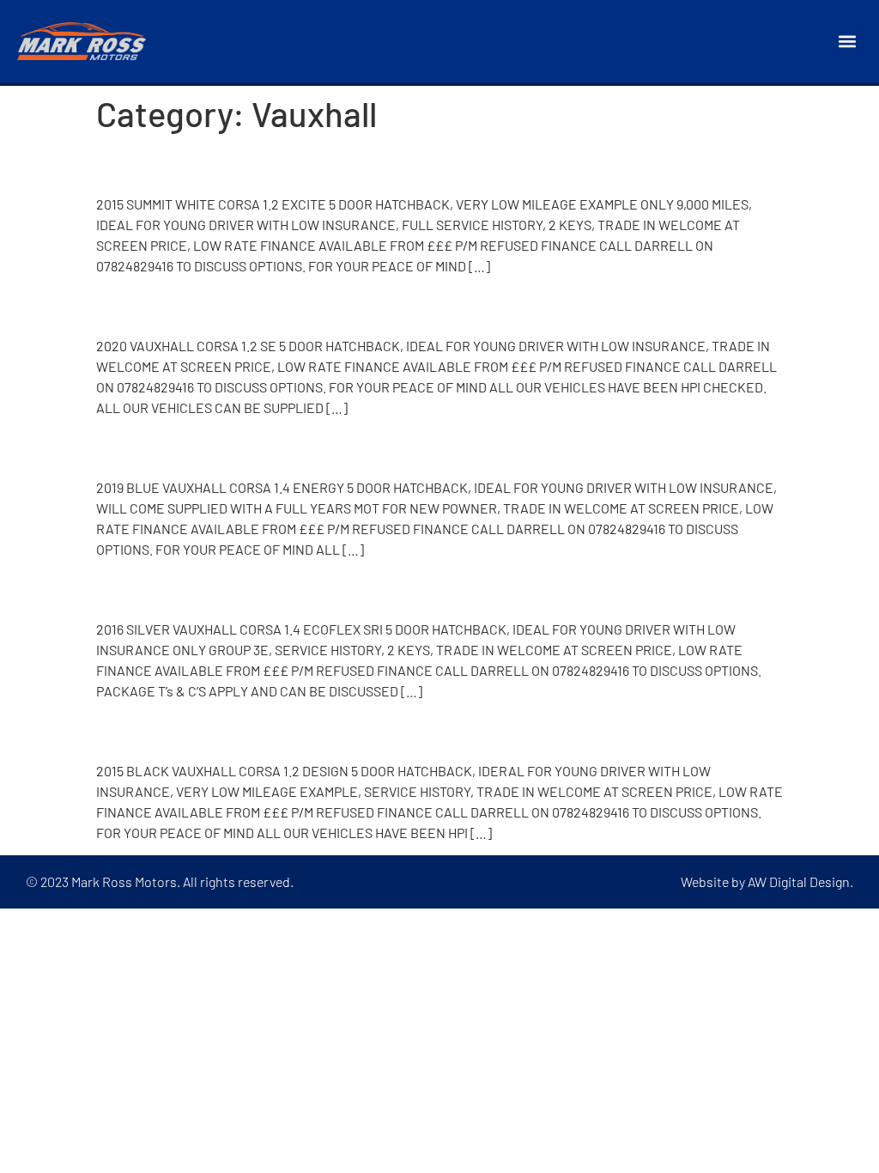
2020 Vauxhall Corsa (216, 305)
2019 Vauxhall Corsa (213, 447)
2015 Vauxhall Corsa (213, 164)
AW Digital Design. (800, 881)
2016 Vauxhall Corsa (213, 588)
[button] (848, 41)
